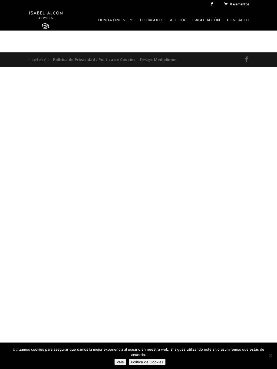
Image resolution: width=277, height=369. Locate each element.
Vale (120, 362)
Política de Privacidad (74, 59)
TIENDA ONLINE (112, 20)
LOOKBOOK (151, 20)
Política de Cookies (117, 59)
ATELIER (177, 20)
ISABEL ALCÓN (206, 20)
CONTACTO (238, 20)
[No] (270, 355)
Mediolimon (165, 59)
